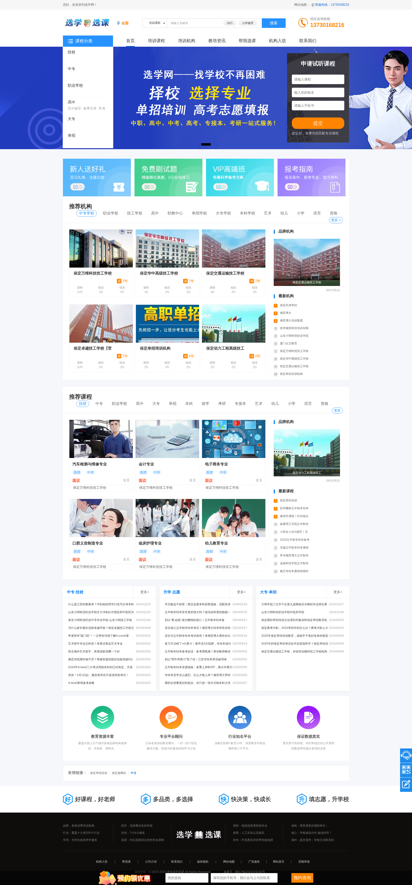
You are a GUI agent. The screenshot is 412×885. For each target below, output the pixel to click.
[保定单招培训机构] (167, 324)
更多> (144, 592)
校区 (101, 290)
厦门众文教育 (288, 343)
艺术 (268, 213)
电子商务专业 (216, 464)
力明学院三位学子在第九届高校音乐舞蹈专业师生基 (294, 604)
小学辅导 (247, 23)
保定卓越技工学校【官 (93, 348)
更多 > (336, 220)
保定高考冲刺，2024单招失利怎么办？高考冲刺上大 (294, 628)
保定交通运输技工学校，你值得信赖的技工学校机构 (294, 651)
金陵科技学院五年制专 (294, 563)
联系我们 (307, 40)
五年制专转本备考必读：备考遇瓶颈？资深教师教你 (198, 651)
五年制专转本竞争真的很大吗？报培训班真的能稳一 (198, 612)
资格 (333, 213)
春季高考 (90, 108)
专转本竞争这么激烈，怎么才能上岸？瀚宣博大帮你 (198, 675)
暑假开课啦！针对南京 (294, 516)
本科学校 (247, 213)
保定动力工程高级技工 (225, 348)
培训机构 (186, 40)
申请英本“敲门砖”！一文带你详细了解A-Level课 (98, 635)
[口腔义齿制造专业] (101, 518)
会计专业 (146, 464)
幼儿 (284, 213)
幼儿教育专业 (216, 543)
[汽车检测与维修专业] (101, 439)
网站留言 (278, 861)
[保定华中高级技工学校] (167, 248)
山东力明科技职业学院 (294, 335)
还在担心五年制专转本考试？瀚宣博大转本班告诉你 (198, 628)
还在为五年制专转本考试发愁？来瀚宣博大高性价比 (198, 635)
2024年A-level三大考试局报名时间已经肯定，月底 (100, 667)
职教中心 (175, 213)
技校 (71, 52)
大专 (71, 119)
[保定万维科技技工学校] (101, 248)
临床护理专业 (150, 543)
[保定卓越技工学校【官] (101, 324)
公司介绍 (151, 861)
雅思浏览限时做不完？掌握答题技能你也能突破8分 (100, 659)
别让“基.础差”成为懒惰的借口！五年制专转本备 (195, 620)
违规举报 (304, 861)
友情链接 (75, 773)
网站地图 (300, 4)
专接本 (240, 404)
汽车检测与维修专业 (89, 464)
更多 (337, 410)
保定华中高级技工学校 (159, 273)
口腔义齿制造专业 (87, 543)
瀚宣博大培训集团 (291, 320)
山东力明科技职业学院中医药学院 (282, 612)
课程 (80, 290)
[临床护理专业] (167, 518)
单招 (71, 135)
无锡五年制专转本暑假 (294, 547)
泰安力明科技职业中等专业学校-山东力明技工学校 (100, 620)
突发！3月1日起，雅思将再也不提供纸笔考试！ (98, 675)
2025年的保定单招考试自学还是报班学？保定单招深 (294, 643)
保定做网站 (119, 773)
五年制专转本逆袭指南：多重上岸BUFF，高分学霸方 (198, 667)
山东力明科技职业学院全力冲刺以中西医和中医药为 (101, 612)
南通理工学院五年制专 (294, 524)
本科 (189, 404)
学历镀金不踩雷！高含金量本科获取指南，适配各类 (198, 604)
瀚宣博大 (285, 313)
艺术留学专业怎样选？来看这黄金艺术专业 (95, 643)
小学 (300, 213)
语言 (317, 213)
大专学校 (223, 213)
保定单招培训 (288, 500)
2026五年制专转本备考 (294, 539)
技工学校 (134, 213)
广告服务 (254, 861)
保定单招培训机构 (155, 348)
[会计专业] (167, 439)
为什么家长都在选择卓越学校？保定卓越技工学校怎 (101, 628)
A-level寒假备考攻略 (81, 683)
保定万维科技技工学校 (93, 273)
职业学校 (75, 85)
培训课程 (156, 40)
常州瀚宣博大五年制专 (294, 555)
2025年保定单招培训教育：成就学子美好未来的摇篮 (294, 635)
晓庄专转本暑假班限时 (294, 571)
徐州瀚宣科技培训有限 (294, 328)
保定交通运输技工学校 (225, 273)
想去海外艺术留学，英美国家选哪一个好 (94, 651)
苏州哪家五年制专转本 (294, 508)
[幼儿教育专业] (233, 518)
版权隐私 (203, 861)
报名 (122, 290)
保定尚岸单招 (288, 305)
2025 (229, 23)
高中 (71, 102)
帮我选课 (247, 40)
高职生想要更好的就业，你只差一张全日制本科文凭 (198, 683)
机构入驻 (277, 40)
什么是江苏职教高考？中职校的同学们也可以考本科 (101, 604)
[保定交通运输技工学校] (233, 248)
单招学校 (199, 213)
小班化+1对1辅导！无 (294, 532)
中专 (71, 69)
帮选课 (126, 861)
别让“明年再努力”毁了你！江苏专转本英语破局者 (196, 659)
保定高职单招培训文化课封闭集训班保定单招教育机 (294, 620)
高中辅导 (74, 108)
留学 (205, 404)
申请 (133, 773)
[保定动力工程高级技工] (233, 324)
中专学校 (86, 213)
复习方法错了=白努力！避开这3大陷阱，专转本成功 (198, 643)
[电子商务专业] (233, 439)
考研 (222, 404)
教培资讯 (217, 40)
